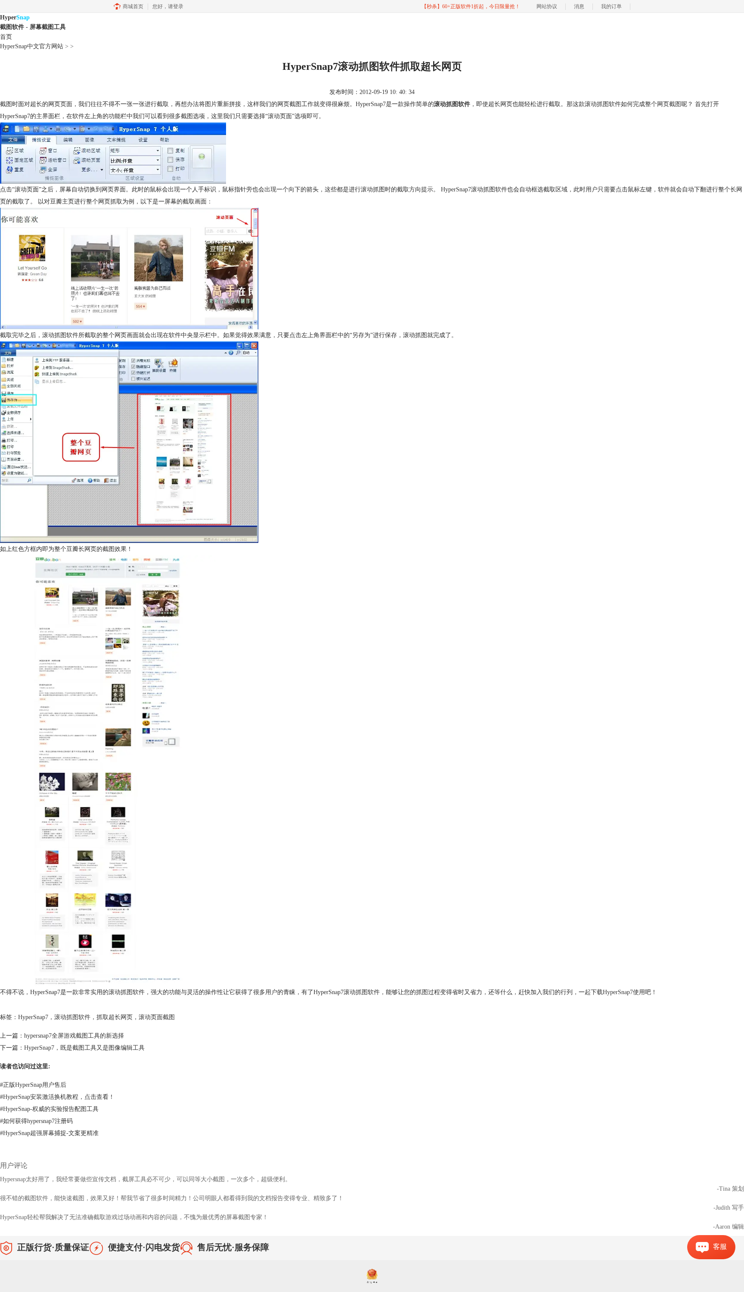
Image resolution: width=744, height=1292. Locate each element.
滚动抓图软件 (452, 104)
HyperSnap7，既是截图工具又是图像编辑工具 (84, 1048)
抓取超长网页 (114, 1017)
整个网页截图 (663, 104)
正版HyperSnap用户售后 (33, 1085)
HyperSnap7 (33, 1017)
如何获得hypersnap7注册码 (36, 1121)
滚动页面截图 (157, 1017)
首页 (6, 37)
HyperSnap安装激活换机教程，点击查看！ (57, 1097)
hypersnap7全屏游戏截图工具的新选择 (74, 1035)
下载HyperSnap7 (612, 992)
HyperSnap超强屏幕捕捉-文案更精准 (49, 1133)
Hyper (33, 22)
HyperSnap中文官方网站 (31, 46)
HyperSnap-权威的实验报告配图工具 (49, 1109)
